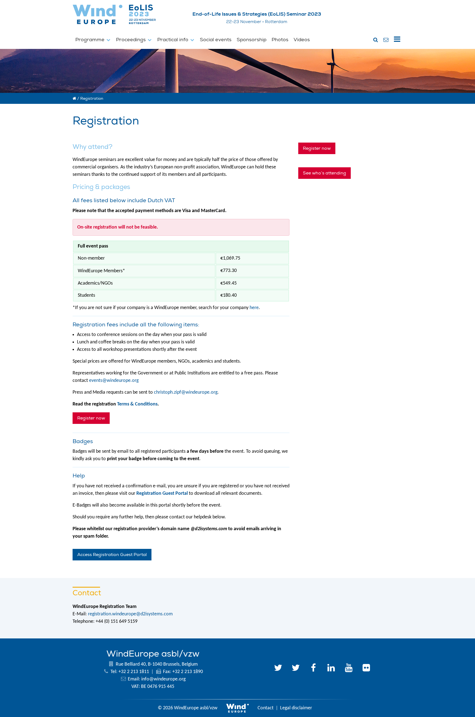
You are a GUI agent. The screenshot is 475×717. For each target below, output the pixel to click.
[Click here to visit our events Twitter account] (295, 668)
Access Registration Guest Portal (112, 554)
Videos (302, 40)
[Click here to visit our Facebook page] (313, 668)
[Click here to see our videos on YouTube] (348, 668)
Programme (90, 40)
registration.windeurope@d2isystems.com (130, 614)
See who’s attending (324, 173)
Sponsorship (251, 40)
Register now (91, 418)
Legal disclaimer (296, 708)
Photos (280, 40)
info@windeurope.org (163, 679)
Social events (215, 40)
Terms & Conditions (137, 404)
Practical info (173, 40)
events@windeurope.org (114, 380)
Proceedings (131, 40)
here (254, 307)
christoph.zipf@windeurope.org (185, 392)
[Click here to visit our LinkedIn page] (331, 668)
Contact (266, 708)
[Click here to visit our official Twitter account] (278, 668)
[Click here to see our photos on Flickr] (366, 668)
